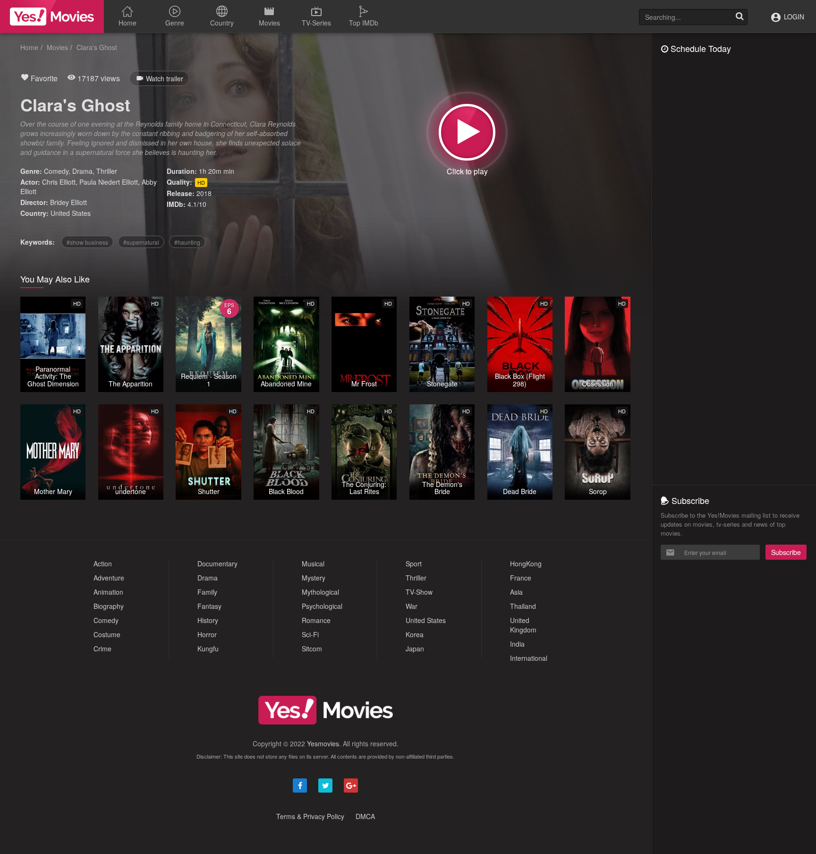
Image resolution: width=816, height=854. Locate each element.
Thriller (106, 171)
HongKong (526, 563)
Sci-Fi (310, 634)
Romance (316, 620)
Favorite (43, 78)
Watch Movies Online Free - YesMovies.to (51, 17)
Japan (415, 648)
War (411, 606)
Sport (414, 563)
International (528, 658)
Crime (102, 648)
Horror (207, 634)
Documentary (217, 563)
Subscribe (786, 552)
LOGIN (793, 16)
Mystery (313, 577)
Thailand (523, 606)
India (517, 644)
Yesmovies (323, 743)
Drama (82, 171)
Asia (516, 592)
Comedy (56, 171)
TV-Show (419, 592)
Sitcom (312, 648)
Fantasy (209, 606)
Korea (415, 634)
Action (103, 563)
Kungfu (208, 648)
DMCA (365, 816)
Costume (107, 634)
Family (207, 592)
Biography (109, 606)
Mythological (320, 592)
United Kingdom (523, 624)
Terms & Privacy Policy (310, 816)
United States (71, 213)
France (520, 577)
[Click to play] (467, 132)
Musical (313, 563)
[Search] (739, 17)
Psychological (322, 606)
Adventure (109, 577)
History (207, 620)
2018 (204, 193)
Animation (108, 592)
